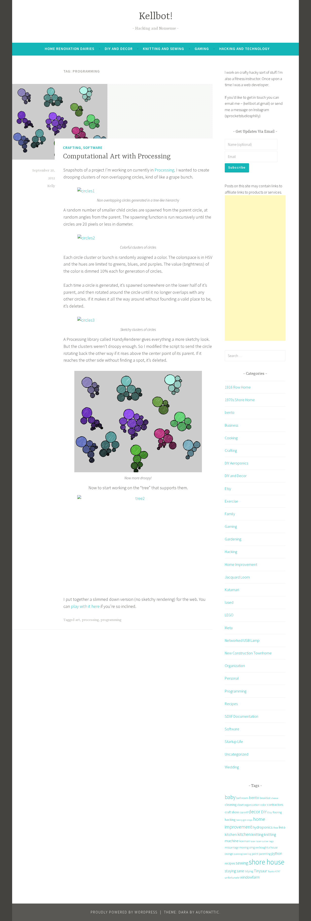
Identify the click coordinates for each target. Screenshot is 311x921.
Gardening (233, 539)
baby (230, 797)
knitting (257, 834)
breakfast (265, 798)
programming (111, 620)
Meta (229, 627)
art (77, 620)
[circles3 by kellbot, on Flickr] (86, 320)
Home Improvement (241, 564)
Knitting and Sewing (163, 48)
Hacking (231, 551)
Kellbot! (156, 16)
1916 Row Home (238, 387)
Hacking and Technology (244, 48)
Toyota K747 (274, 871)
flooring (277, 812)
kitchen (244, 834)
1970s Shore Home (240, 399)
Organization (235, 665)
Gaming (202, 48)
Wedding (232, 767)
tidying (249, 871)
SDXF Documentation (241, 716)
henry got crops (244, 820)
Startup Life (234, 741)
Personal (232, 678)
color (263, 805)
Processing (164, 170)
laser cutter (262, 841)
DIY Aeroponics (236, 463)
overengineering (242, 854)
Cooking (231, 437)
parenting (265, 854)
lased (229, 602)
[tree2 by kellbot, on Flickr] (138, 542)
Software (93, 147)
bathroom (242, 798)
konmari (244, 841)
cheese (274, 798)
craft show (232, 812)
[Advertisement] (255, 268)
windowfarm (250, 877)
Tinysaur (260, 870)
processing (90, 620)
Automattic (207, 912)
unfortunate (232, 877)
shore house (266, 861)
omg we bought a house (263, 847)
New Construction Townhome (248, 653)
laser (253, 841)
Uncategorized (236, 754)
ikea (275, 827)
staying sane (234, 870)
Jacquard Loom (237, 577)
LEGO (229, 614)
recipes (230, 863)
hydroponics (262, 827)
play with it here (85, 606)
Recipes (231, 703)
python (276, 853)
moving (244, 847)
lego (271, 841)
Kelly (51, 186)
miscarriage (232, 847)
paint (255, 854)
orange (229, 854)
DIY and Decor (119, 48)
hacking (230, 819)
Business (231, 425)
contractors (275, 804)
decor (254, 811)
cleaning (230, 804)
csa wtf (244, 812)
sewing (242, 863)
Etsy (228, 488)
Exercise (231, 501)
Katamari (232, 589)
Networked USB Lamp (242, 640)
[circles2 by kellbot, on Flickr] (86, 238)
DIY (264, 812)
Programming (235, 691)
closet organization (248, 805)
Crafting (72, 147)
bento (229, 412)
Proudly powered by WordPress (124, 912)
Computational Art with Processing (117, 157)
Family (230, 513)
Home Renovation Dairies (69, 48)
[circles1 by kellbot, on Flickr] (86, 191)
